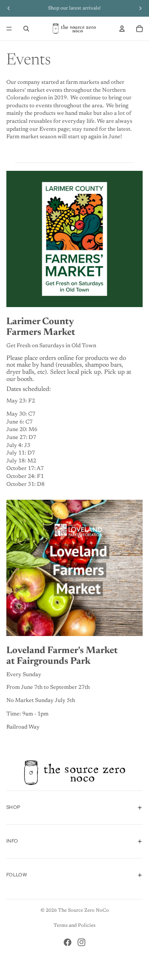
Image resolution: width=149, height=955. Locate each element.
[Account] (122, 28)
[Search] (26, 28)
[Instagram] (81, 942)
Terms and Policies (74, 925)
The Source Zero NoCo (83, 910)
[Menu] (9, 28)
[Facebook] (67, 942)
